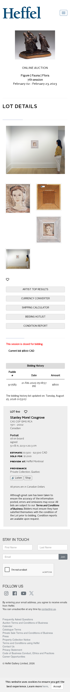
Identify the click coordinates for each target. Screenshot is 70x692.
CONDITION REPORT (35, 326)
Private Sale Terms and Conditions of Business (28, 633)
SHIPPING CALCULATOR (35, 308)
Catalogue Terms (12, 629)
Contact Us (8, 646)
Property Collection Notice (16, 639)
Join (63, 556)
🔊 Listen (17, 478)
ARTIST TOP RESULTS (35, 289)
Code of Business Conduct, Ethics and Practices (28, 653)
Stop (28, 478)
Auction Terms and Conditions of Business (25, 622)
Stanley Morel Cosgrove (27, 417)
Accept (57, 686)
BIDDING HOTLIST (35, 317)
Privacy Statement (12, 649)
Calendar (7, 626)
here (45, 686)
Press (6, 636)
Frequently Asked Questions (18, 619)
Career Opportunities (14, 656)
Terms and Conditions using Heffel (21, 643)
